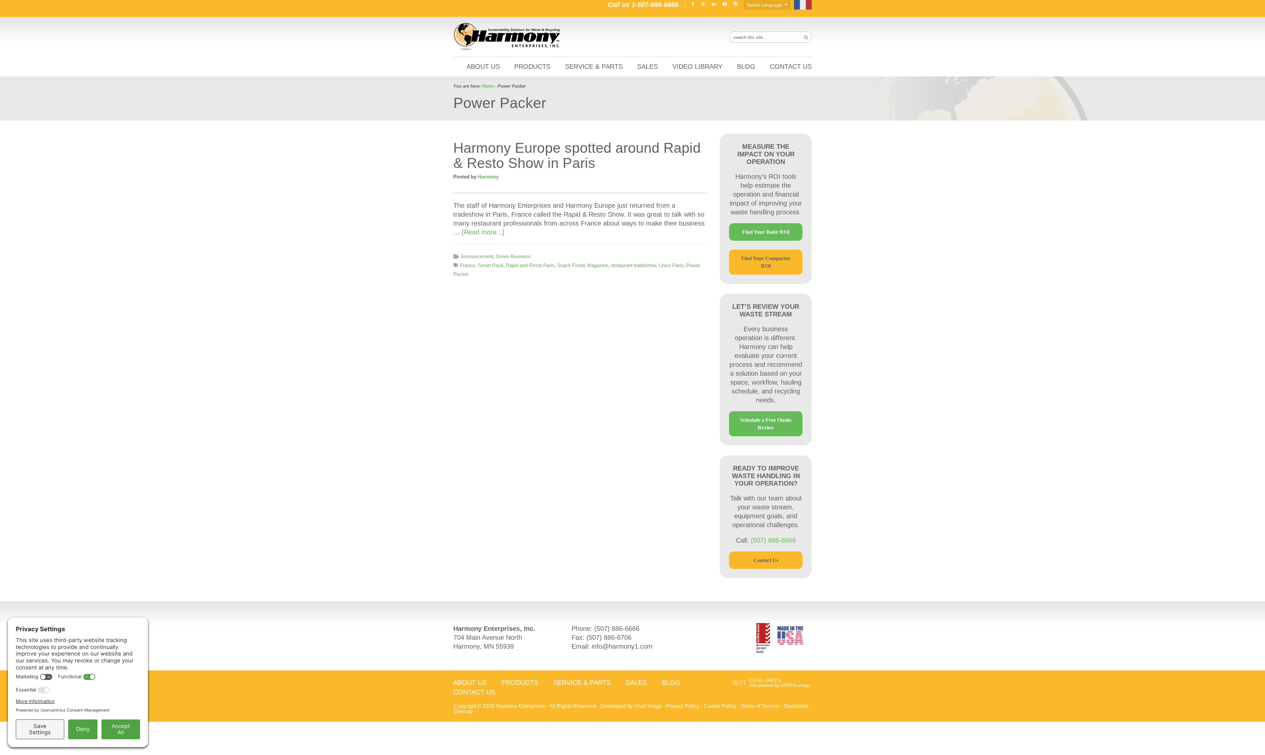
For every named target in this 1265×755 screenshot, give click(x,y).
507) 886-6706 (610, 637)
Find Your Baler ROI (766, 232)
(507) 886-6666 (773, 540)
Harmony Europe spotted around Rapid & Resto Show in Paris (577, 155)
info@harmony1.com (622, 646)
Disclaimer (796, 706)
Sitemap (463, 711)
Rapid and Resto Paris (530, 265)
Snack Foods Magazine (582, 265)
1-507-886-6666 (655, 4)
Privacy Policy (682, 706)
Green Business (513, 256)
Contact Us (765, 560)
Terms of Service (760, 706)
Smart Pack (490, 265)
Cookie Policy (720, 706)
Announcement (477, 256)
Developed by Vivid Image (631, 706)
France (467, 265)
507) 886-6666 (618, 628)
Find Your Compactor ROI (766, 262)
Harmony (507, 36)
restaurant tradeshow (633, 265)
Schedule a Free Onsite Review (765, 423)
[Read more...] (483, 232)
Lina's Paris (671, 265)
